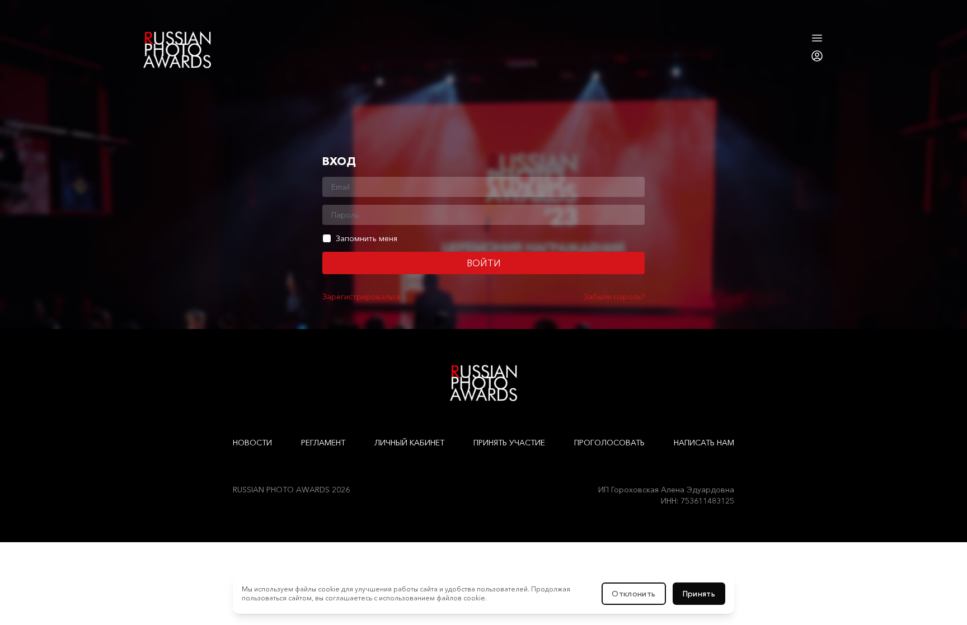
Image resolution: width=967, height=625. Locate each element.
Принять (699, 594)
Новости (252, 443)
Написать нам (704, 443)
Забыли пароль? (614, 297)
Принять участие (509, 443)
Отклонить (633, 594)
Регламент (323, 443)
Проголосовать (609, 443)
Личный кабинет (409, 443)
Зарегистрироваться (361, 297)
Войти (484, 263)
